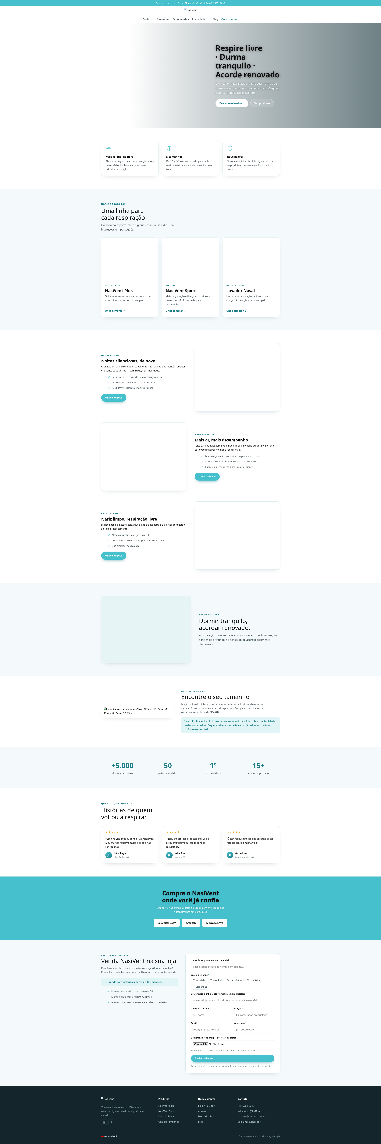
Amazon (191, 923)
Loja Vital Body (167, 923)
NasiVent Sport (166, 1111)
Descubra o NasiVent (232, 103)
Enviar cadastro (204, 1058)
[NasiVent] (190, 12)
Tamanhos (163, 19)
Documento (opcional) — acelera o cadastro (213, 1037)
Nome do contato (201, 1008)
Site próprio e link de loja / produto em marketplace (218, 994)
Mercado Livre (214, 923)
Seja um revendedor (249, 1121)
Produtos (147, 19)
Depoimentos (180, 19)
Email (194, 1023)
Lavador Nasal (166, 1116)
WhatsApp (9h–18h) (249, 1111)
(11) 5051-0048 (246, 1105)
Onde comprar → (115, 310)
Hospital (217, 980)
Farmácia (200, 980)
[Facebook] (111, 1122)
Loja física (255, 980)
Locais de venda (200, 975)
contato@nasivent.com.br (252, 1116)
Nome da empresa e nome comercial (211, 960)
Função (238, 1008)
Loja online (201, 987)
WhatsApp (240, 1023)
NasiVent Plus (166, 1105)
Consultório (236, 980)
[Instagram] (104, 1122)
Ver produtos (262, 103)
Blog (215, 19)
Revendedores (200, 19)
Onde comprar (230, 19)
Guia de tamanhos (168, 1121)
